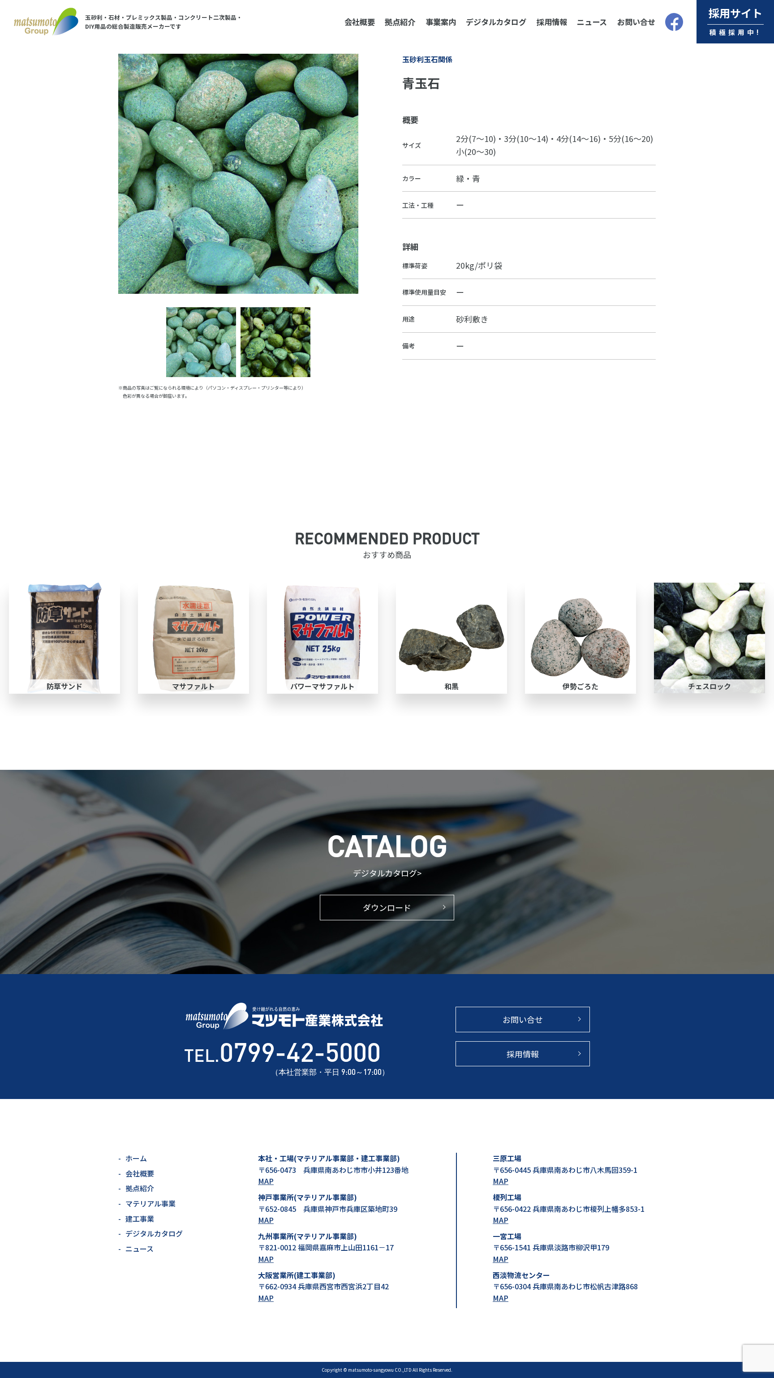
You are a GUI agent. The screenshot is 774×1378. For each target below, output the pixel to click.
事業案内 (441, 21)
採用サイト (735, 21)
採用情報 (552, 21)
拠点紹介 (400, 21)
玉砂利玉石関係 (427, 59)
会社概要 (359, 21)
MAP (266, 1181)
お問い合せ (636, 21)
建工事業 (139, 1218)
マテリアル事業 (150, 1203)
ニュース (592, 21)
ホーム (136, 1158)
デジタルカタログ (496, 21)
